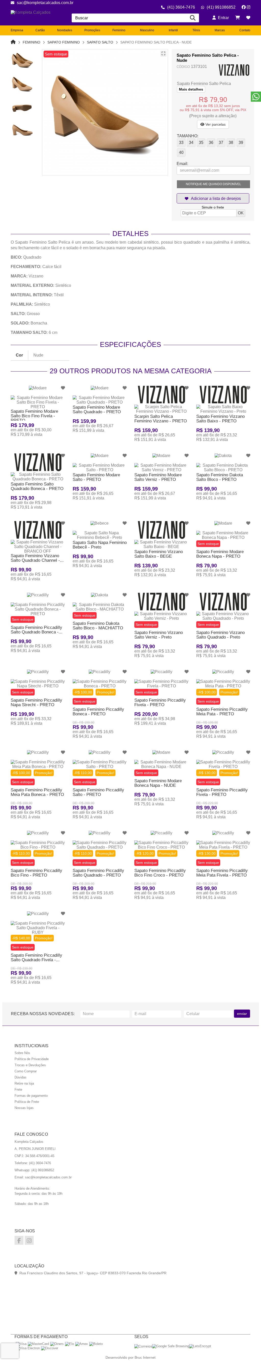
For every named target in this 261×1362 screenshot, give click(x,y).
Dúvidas (21, 1077)
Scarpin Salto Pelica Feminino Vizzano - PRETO (160, 418)
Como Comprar (26, 1071)
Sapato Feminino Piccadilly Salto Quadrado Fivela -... (36, 957)
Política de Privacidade (32, 1059)
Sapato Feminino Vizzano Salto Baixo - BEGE (158, 554)
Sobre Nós (22, 1053)
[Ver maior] (163, 54)
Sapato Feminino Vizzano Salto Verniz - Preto (158, 635)
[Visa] (21, 1344)
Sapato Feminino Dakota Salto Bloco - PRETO (219, 477)
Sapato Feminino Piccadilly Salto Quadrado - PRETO (98, 873)
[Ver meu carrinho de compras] (237, 18)
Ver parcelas (215, 124)
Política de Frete (27, 1102)
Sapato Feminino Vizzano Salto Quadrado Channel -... (37, 558)
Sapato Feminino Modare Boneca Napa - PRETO (220, 554)
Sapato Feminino (63, 42)
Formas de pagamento (31, 1096)
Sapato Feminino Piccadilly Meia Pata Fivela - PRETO (222, 873)
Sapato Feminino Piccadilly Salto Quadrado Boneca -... (36, 629)
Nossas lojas (24, 1108)
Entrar (222, 18)
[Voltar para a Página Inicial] (13, 42)
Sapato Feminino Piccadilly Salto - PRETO (98, 792)
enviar (242, 1014)
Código (183, 67)
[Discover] (49, 1348)
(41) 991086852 (221, 7)
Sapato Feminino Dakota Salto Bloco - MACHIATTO (98, 625)
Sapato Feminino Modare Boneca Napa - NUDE (158, 783)
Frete (18, 1089)
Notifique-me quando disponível (213, 184)
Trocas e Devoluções (30, 1065)
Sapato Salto (100, 42)
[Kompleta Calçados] (34, 17)
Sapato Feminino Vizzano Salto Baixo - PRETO (220, 418)
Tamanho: (187, 136)
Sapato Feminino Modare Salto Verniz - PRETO (158, 477)
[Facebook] (244, 7)
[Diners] (57, 1344)
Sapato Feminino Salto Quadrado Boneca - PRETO (37, 486)
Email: (182, 163)
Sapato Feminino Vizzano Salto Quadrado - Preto (220, 635)
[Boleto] (96, 1344)
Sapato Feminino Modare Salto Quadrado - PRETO (97, 409)
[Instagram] (248, 7)
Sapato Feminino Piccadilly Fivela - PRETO (160, 702)
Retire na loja (24, 1083)
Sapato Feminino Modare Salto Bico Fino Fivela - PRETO (34, 416)
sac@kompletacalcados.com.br (45, 3)
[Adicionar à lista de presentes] (213, 198)
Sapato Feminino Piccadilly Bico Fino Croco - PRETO (160, 873)
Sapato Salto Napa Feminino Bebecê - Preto (100, 545)
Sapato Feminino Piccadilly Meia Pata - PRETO (222, 711)
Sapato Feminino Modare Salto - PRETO (96, 477)
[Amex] (81, 1344)
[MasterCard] (38, 1344)
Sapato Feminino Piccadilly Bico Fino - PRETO (36, 873)
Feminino (31, 42)
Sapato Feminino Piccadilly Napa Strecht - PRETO (36, 702)
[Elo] (69, 1344)
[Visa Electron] (28, 1348)
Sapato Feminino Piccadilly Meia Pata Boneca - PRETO (37, 792)
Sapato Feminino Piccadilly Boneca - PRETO (98, 711)
